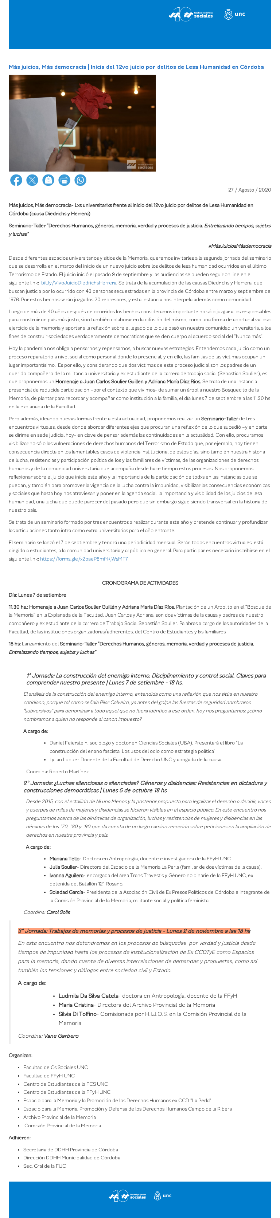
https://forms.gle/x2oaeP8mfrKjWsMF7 (84, 559)
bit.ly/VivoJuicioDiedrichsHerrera (78, 283)
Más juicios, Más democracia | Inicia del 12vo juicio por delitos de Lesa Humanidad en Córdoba (136, 67)
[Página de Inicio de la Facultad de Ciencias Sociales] (140, 15)
